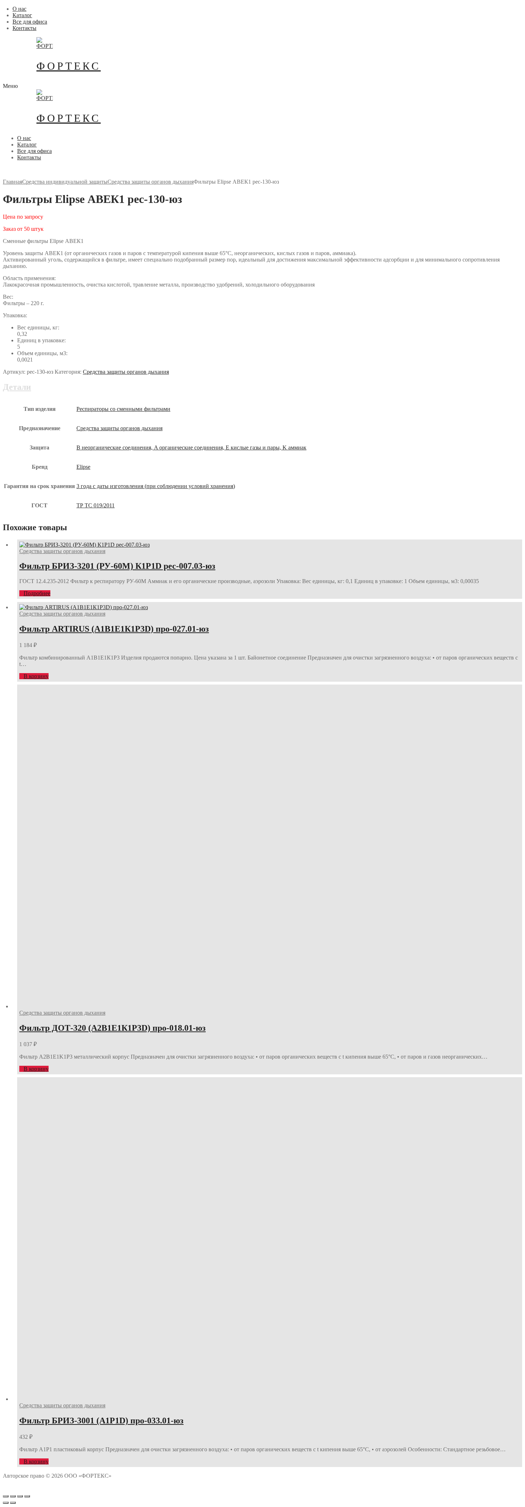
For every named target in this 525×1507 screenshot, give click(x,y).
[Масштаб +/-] (27, 1496)
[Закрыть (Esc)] (6, 1496)
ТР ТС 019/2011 (95, 505)
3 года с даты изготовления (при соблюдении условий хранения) (155, 486)
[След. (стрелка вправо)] (13, 1503)
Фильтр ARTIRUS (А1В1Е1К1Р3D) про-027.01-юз (114, 628)
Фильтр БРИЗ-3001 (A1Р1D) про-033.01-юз (101, 1420)
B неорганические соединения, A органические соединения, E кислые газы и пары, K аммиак (191, 447)
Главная (12, 182)
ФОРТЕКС (68, 66)
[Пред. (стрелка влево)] (6, 1503)
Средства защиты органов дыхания (151, 182)
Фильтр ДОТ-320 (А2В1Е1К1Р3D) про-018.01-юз (112, 1028)
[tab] (262, 449)
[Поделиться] (13, 1496)
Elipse (83, 467)
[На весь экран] (20, 1496)
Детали (17, 387)
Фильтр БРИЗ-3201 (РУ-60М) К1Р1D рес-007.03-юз (117, 566)
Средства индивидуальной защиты (65, 182)
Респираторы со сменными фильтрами (123, 409)
